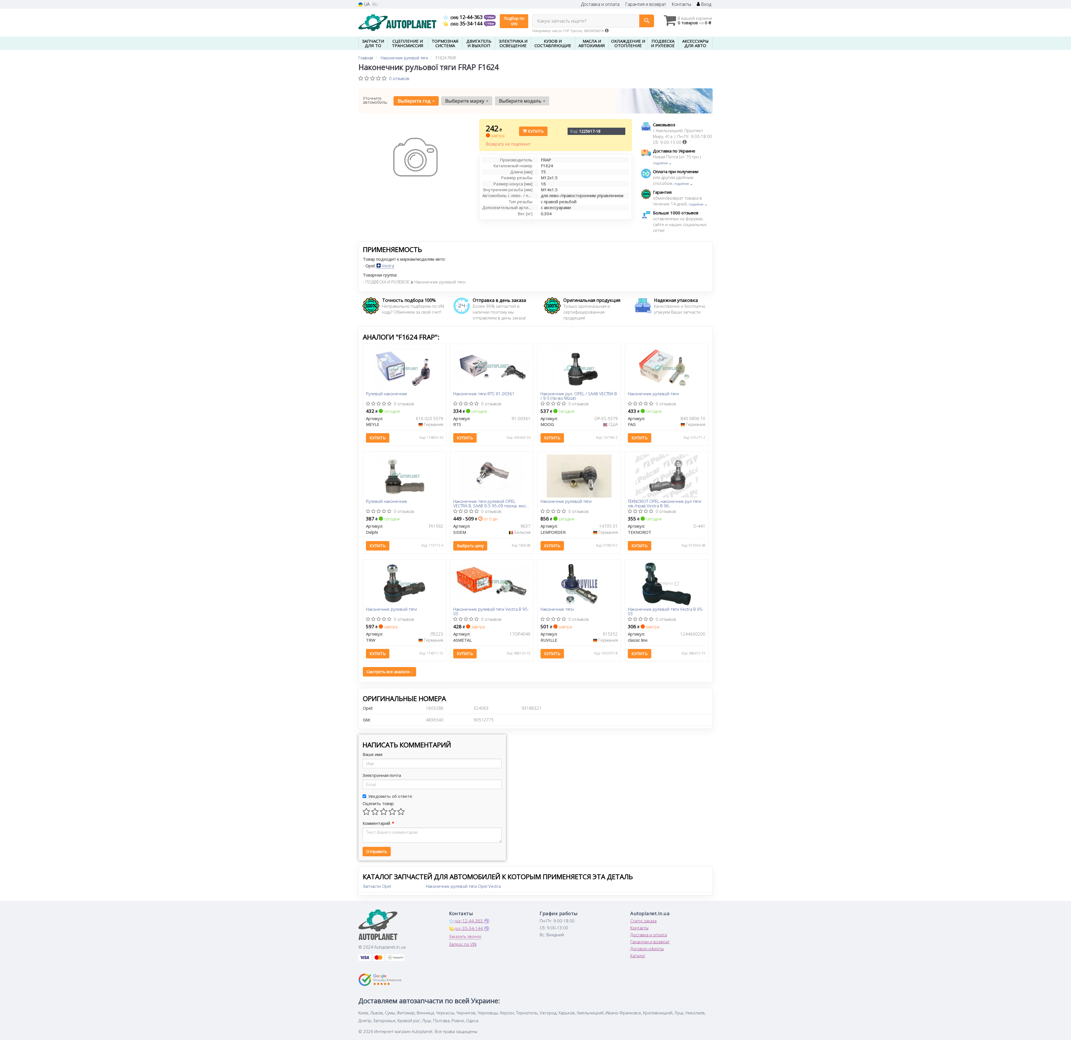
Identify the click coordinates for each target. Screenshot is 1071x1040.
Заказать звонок (465, 936)
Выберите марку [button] (465, 101)
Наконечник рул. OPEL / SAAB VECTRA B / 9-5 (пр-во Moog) (579, 395)
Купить (535, 131)
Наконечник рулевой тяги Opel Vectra (463, 886)
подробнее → (662, 163)
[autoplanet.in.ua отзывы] (380, 980)
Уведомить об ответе (390, 796)
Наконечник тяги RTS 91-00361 (484, 393)
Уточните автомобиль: (375, 100)
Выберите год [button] (415, 101)
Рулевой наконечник (386, 393)
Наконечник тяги (557, 609)
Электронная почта (382, 775)
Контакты (681, 4)
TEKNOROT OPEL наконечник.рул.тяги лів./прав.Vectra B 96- (664, 503)
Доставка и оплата (600, 4)
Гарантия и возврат (645, 4)
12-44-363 (467, 17)
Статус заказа (643, 920)
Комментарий (378, 823)
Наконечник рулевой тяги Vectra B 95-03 (491, 611)
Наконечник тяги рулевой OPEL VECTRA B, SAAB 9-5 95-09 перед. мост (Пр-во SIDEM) (490, 503)
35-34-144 (467, 23)
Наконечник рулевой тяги (653, 393)
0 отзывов (399, 78)
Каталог (637, 955)
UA (366, 4)
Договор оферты (647, 948)
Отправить (376, 851)
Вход (705, 4)
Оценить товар (378, 803)
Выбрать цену (470, 545)
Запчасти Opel (377, 886)
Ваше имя (372, 754)
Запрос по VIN (462, 944)
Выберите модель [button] (520, 101)
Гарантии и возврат (650, 941)
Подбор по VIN (514, 21)
